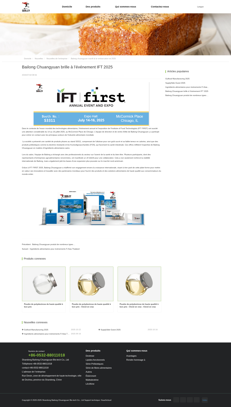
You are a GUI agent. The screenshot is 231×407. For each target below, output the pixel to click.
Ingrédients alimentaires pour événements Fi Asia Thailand (47, 334)
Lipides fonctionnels (95, 360)
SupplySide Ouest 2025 (111, 330)
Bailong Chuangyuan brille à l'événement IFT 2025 (186, 91)
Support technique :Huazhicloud (97, 400)
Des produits (93, 350)
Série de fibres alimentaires (99, 368)
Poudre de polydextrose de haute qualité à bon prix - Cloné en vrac (91, 305)
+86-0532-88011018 (46, 355)
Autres (89, 372)
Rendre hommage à (135, 360)
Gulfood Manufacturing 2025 (36, 330)
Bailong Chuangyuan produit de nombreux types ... (186, 95)
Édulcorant (91, 376)
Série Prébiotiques (94, 364)
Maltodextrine (92, 380)
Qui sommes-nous (136, 350)
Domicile (67, 6)
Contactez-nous (160, 6)
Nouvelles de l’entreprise (57, 58)
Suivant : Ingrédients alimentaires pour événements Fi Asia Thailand (51, 249)
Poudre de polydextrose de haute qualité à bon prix (43, 305)
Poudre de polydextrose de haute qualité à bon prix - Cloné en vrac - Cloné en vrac (139, 305)
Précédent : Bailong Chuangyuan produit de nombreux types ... (48, 244)
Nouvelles (39, 58)
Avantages (131, 356)
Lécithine (90, 384)
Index (205, 400)
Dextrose (90, 356)
